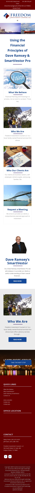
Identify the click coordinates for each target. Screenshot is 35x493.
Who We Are (17, 131)
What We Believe (18, 92)
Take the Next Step (18, 363)
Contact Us (7, 395)
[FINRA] (18, 472)
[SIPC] (22, 472)
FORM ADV (7, 404)
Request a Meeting (17, 209)
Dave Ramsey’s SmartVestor (17, 261)
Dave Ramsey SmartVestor (11, 393)
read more (17, 281)
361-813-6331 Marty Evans (13, 1)
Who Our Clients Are (17, 170)
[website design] (17, 490)
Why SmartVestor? (9, 391)
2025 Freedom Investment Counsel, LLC (18, 16)
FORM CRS (7, 402)
